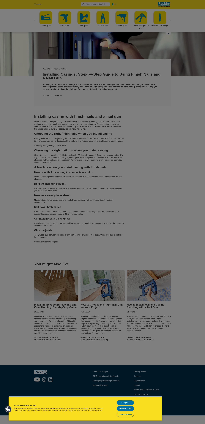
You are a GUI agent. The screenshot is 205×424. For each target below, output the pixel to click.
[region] (85, 408)
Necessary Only (125, 408)
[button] (8, 409)
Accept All (125, 403)
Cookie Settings (125, 414)
